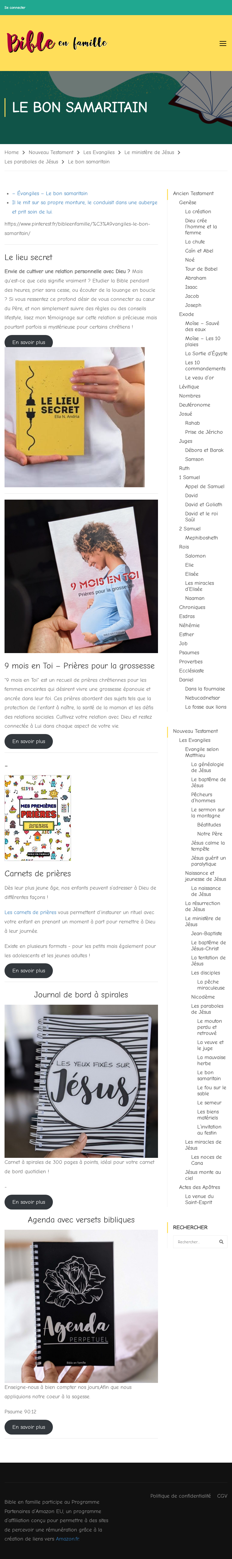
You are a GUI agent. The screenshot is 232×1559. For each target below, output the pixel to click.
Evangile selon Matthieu (202, 752)
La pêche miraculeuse (211, 985)
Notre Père (209, 834)
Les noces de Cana (206, 1160)
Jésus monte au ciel (203, 1175)
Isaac (191, 287)
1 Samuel (189, 477)
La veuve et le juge (210, 1045)
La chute (195, 242)
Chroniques (192, 607)
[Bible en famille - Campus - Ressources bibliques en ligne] (57, 43)
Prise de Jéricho (204, 432)
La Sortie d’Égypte (206, 353)
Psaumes (189, 652)
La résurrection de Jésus (202, 906)
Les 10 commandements (205, 365)
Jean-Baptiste (206, 933)
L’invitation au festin (209, 1130)
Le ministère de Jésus (149, 152)
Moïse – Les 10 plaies (203, 341)
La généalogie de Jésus (207, 767)
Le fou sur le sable (211, 1090)
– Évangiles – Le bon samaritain (50, 193)
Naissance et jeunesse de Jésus (205, 876)
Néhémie (189, 625)
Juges (185, 441)
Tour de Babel (201, 269)
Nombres (189, 396)
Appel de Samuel (204, 486)
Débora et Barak (204, 450)
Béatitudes (209, 825)
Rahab (192, 423)
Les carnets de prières (30, 912)
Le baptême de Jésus (208, 782)
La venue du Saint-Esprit (199, 1199)
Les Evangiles (98, 152)
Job (183, 643)
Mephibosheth (201, 538)
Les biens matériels (208, 1115)
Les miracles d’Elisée (199, 586)
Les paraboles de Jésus (31, 162)
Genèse (187, 202)
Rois (184, 547)
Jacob (192, 296)
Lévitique (189, 387)
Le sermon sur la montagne (208, 813)
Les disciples (205, 973)
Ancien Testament (193, 193)
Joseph (193, 305)
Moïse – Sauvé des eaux (202, 326)
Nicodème (203, 997)
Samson (194, 459)
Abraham (195, 278)
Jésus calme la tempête (208, 846)
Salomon (195, 556)
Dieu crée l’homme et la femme (201, 226)
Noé (190, 260)
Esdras (187, 616)
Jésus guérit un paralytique (208, 861)
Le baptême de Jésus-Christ (208, 945)
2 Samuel (190, 529)
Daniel (186, 680)
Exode (186, 314)
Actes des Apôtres (199, 1187)
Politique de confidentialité (180, 1496)
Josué (185, 414)
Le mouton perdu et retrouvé (209, 1027)
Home (12, 152)
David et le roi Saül (201, 517)
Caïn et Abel (199, 251)
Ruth (184, 468)
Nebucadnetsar (202, 698)
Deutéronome (194, 405)
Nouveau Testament (51, 152)
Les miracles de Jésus (203, 1145)
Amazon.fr (67, 1539)
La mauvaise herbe (211, 1060)
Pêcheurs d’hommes (203, 797)
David (191, 495)
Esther (186, 634)
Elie (189, 565)
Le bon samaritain (209, 1075)
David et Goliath (203, 504)
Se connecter (15, 7)
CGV (222, 1496)
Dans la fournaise (205, 689)
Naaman (195, 598)
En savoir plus (28, 342)
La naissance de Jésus (206, 891)
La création (198, 211)
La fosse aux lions (205, 707)
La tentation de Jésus (208, 961)
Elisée (191, 574)
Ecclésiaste (191, 671)
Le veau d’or (199, 378)
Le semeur (209, 1103)
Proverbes (190, 662)
